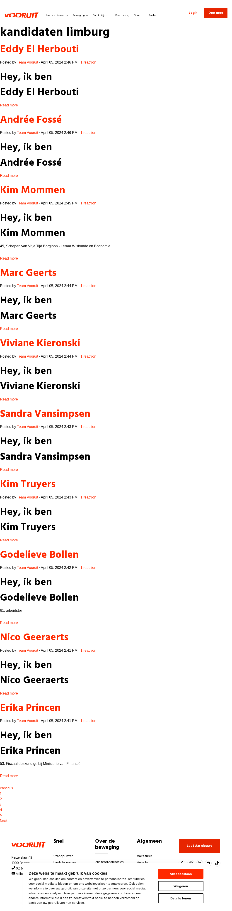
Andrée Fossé (31, 120)
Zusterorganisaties (109, 862)
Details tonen (180, 898)
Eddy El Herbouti (39, 50)
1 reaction (88, 62)
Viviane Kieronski (40, 344)
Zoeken (153, 15)
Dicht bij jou (100, 15)
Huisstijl (142, 863)
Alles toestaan (181, 874)
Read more (9, 105)
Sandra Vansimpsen (45, 414)
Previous (6, 788)
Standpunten (63, 856)
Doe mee (120, 15)
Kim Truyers (28, 484)
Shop (137, 15)
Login (193, 13)
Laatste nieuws (55, 15)
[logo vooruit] (22, 15)
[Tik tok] (217, 863)
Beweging (79, 15)
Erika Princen (30, 708)
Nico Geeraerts (34, 638)
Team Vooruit (27, 62)
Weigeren (181, 886)
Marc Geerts (28, 273)
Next (3, 821)
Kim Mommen (32, 190)
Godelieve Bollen (39, 555)
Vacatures (144, 856)
